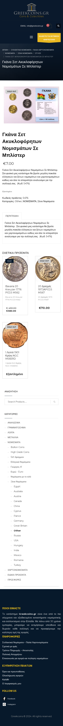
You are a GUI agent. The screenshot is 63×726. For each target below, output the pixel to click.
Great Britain (20, 525)
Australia (18, 491)
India (16, 550)
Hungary (18, 545)
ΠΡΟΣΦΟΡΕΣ (14, 579)
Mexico (17, 555)
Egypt (17, 486)
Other (18, 201)
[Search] (54, 402)
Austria (17, 496)
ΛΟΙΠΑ (11, 432)
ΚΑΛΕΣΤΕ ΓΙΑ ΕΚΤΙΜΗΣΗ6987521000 (49, 38)
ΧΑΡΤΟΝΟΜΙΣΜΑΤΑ (18, 570)
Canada (18, 501)
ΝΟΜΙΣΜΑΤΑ (29, 201)
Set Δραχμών (17, 457)
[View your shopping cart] (49, 26)
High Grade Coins (20, 452)
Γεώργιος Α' (16, 466)
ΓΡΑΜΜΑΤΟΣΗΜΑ (17, 427)
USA (16, 540)
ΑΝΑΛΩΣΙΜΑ (14, 422)
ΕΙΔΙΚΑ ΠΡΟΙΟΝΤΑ (17, 574)
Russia (17, 535)
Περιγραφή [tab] (12, 216)
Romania (18, 560)
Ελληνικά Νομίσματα (20, 462)
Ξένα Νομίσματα (45, 201)
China (17, 506)
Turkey (17, 565)
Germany (19, 520)
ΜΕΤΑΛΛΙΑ (13, 437)
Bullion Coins (17, 447)
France (17, 516)
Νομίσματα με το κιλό (21, 476)
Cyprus (17, 511)
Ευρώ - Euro (17, 471)
